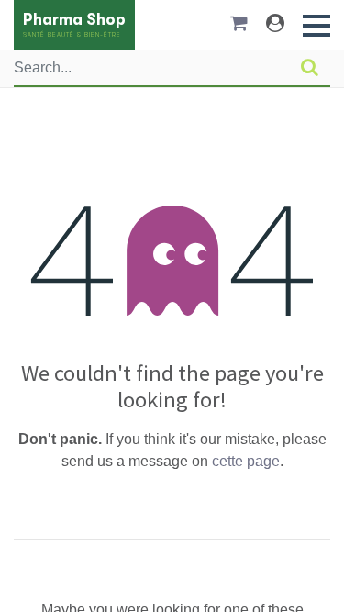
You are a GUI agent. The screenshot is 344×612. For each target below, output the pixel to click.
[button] (316, 26)
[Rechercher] (309, 67)
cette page (246, 461)
